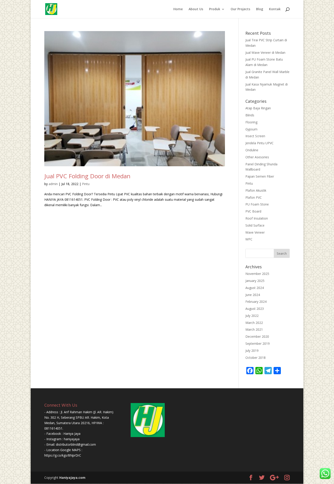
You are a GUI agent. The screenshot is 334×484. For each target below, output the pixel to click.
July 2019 (252, 350)
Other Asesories (257, 157)
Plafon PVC (253, 197)
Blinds (249, 115)
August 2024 (254, 288)
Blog (259, 9)
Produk (214, 9)
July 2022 (252, 315)
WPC (248, 239)
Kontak (275, 9)
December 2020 (257, 336)
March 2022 (254, 322)
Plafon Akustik (255, 190)
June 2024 (252, 295)
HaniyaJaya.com (72, 477)
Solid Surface (254, 225)
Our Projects (240, 9)
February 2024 (256, 301)
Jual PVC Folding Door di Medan (87, 176)
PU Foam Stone (257, 204)
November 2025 (257, 273)
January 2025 (254, 281)
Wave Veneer (255, 232)
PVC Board (253, 211)
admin (53, 184)
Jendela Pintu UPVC (259, 143)
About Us (196, 9)
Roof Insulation (256, 218)
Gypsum (251, 129)
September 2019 (257, 343)
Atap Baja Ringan (258, 108)
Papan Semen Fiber (259, 176)
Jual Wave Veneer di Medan (265, 52)
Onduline (251, 150)
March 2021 (254, 329)
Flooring (251, 122)
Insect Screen (255, 136)
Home (178, 9)
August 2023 (254, 308)
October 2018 (255, 357)
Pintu (86, 184)
